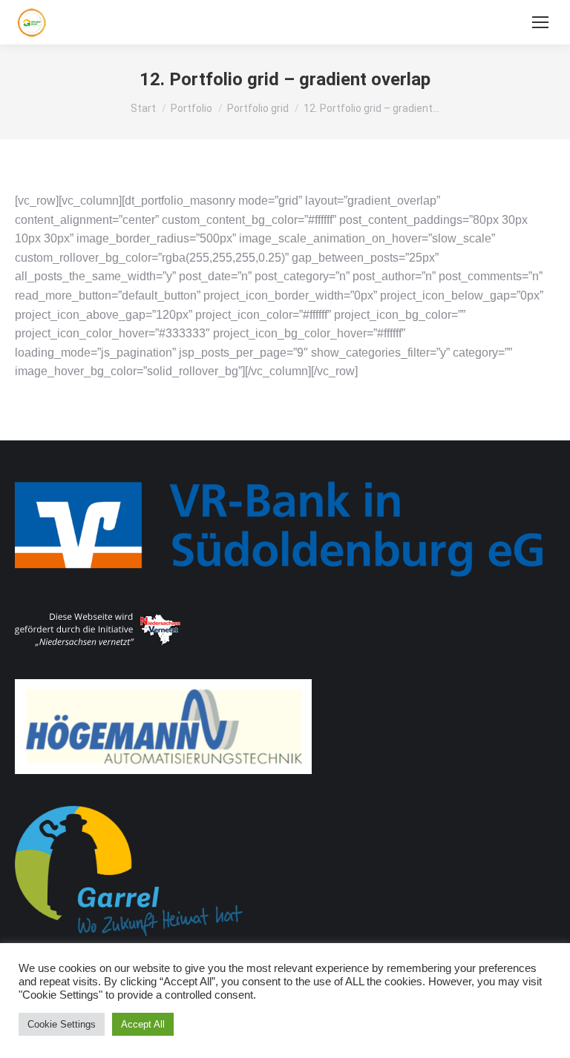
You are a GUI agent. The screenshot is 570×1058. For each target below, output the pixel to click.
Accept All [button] (143, 1024)
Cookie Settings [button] (61, 1024)
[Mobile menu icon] (540, 22)
